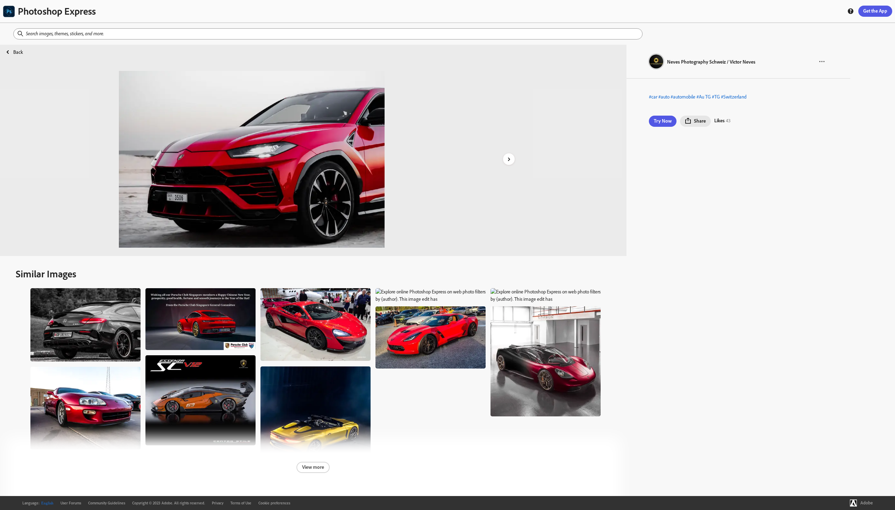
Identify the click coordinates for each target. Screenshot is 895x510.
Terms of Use (240, 503)
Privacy (217, 503)
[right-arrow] (509, 159)
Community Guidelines (106, 503)
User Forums (70, 503)
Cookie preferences (274, 503)
